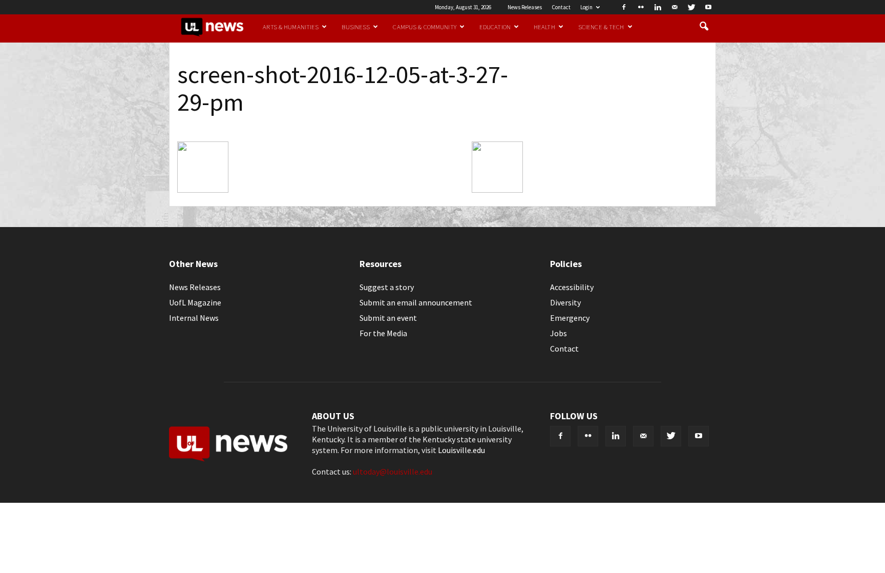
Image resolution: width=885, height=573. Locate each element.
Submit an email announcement (416, 302)
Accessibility (572, 287)
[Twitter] (691, 7)
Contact (561, 7)
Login (586, 7)
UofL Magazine (195, 302)
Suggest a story (387, 287)
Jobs (558, 333)
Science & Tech (601, 27)
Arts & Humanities (291, 27)
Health (544, 27)
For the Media (383, 333)
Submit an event (388, 318)
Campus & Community (424, 27)
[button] (703, 26)
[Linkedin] (657, 7)
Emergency (569, 318)
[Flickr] (640, 7)
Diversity (565, 302)
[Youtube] (708, 7)
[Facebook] (623, 7)
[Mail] (674, 7)
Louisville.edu (461, 450)
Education (495, 27)
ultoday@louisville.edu (392, 471)
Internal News (194, 318)
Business (356, 27)
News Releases (525, 7)
